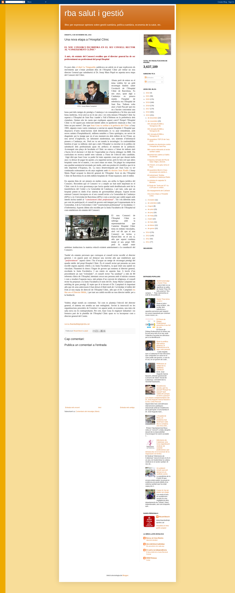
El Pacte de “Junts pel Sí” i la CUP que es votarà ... (157, 186)
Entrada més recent (72, 407)
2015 (148, 115)
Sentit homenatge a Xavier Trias (163, 282)
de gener (151, 228)
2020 (148, 99)
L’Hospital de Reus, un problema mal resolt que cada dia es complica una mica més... (162, 421)
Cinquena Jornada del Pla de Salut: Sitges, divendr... (158, 161)
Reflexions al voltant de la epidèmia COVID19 (161, 367)
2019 (148, 102)
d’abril (150, 219)
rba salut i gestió (94, 13)
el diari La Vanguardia (86, 67)
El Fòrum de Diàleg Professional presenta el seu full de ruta (164, 323)
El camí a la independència (156, 550)
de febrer (151, 225)
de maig (151, 216)
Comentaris (150, 82)
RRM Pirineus (151, 558)
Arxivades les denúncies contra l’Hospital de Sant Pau (159, 145)
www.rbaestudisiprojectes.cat (76, 324)
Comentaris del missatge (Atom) (87, 411)
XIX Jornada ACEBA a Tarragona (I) (155, 135)
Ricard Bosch (164, 517)
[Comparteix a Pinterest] (104, 331)
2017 (148, 109)
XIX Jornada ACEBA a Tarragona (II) (155, 130)
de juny (151, 212)
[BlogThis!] (96, 331)
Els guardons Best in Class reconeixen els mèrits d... (157, 171)
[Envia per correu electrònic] (94, 331)
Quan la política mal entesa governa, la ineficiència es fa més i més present (163, 345)
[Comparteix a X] (99, 331)
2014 (148, 232)
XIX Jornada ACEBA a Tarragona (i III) (155, 125)
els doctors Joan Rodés (118, 170)
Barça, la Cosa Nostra (154, 538)
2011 (148, 242)
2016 (148, 112)
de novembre (153, 121)
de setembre (152, 203)
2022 (148, 93)
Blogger (125, 575)
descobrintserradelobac (155, 544)
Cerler (148, 560)
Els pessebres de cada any (155, 546)
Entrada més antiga (127, 407)
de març (151, 222)
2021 (148, 96)
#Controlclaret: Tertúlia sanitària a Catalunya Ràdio (158, 176)
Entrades (150, 78)
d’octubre (151, 200)
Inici (99, 407)
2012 (148, 239)
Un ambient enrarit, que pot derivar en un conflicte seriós (162, 471)
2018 (148, 106)
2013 (148, 236)
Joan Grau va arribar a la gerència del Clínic (110, 125)
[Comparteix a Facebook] (101, 331)
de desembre (153, 118)
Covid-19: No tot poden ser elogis (163, 491)
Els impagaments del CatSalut (158, 191)
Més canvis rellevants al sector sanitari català (158, 150)
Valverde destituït (151, 540)
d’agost (151, 206)
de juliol (151, 209)
